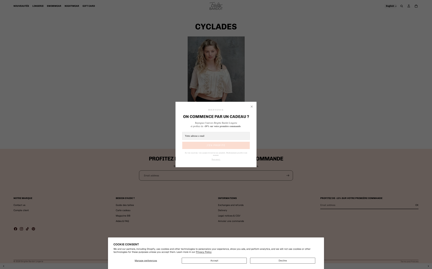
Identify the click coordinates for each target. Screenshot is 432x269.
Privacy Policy (204, 251)
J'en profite (216, 145)
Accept (214, 260)
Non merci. (216, 159)
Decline (283, 260)
